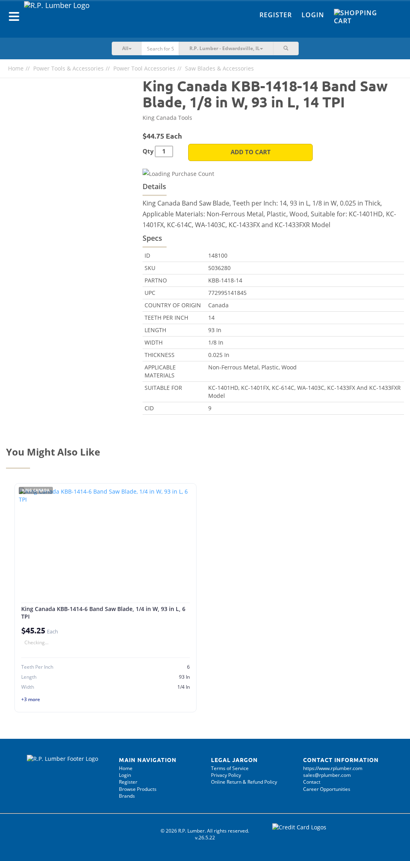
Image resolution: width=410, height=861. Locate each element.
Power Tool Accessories (144, 68)
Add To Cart (251, 152)
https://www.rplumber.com (332, 768)
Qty (148, 151)
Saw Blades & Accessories (219, 68)
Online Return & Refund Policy (244, 781)
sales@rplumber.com (327, 775)
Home (16, 68)
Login (312, 14)
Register (275, 14)
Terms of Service (230, 768)
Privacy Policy (226, 775)
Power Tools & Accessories (68, 68)
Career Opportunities (326, 789)
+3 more (30, 699)
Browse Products (138, 789)
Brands (127, 795)
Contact (311, 781)
